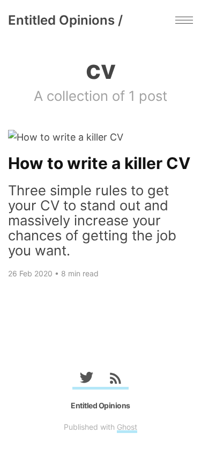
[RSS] (115, 380)
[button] (184, 20)
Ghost (127, 426)
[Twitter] (86, 380)
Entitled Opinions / (65, 20)
